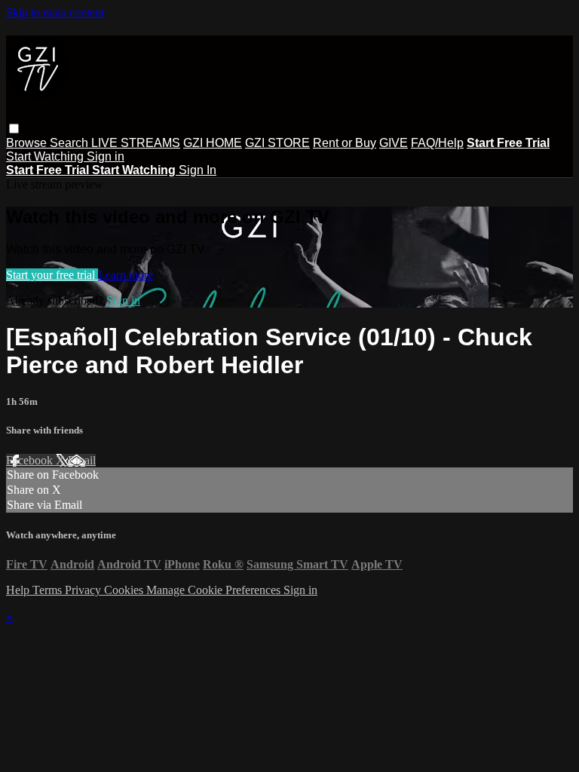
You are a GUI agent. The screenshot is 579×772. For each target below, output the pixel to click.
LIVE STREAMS (135, 142)
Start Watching (46, 156)
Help (19, 590)
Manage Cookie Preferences (214, 590)
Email (82, 460)
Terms (48, 590)
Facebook (31, 460)
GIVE (393, 142)
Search (70, 142)
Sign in (105, 156)
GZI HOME (212, 142)
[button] (14, 128)
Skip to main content (55, 12)
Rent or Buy (344, 142)
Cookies (125, 590)
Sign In (197, 170)
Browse (28, 142)
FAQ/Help (437, 142)
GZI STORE (277, 142)
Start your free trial (52, 274)
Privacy (84, 590)
